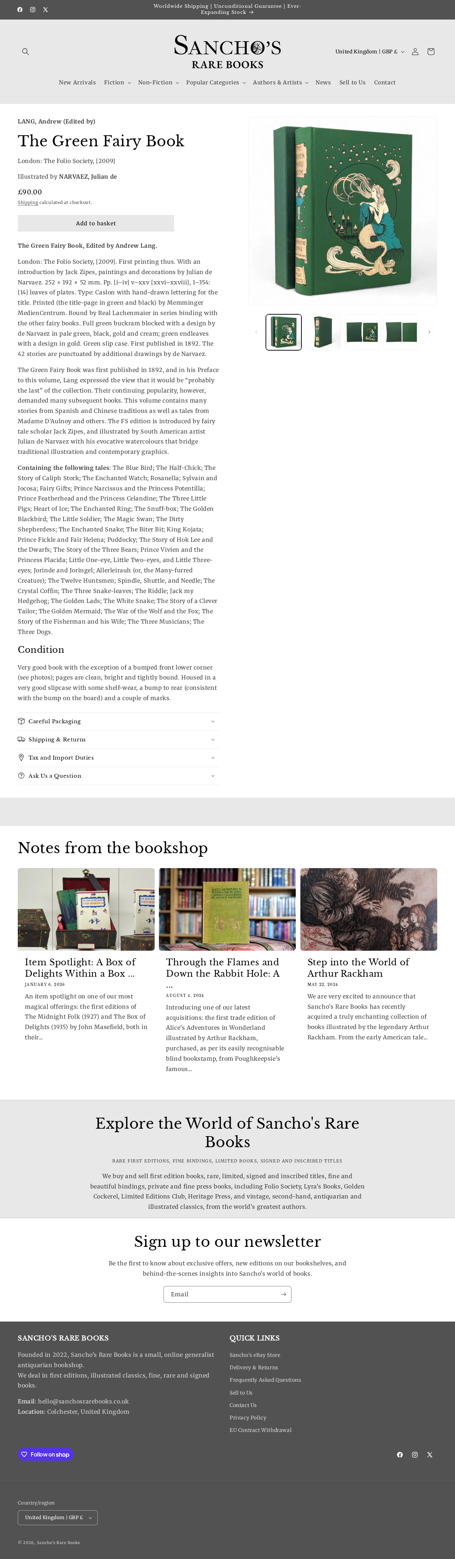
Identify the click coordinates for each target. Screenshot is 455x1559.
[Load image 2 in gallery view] (323, 332)
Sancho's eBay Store (255, 1355)
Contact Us (243, 1405)
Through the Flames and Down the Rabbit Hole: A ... (223, 973)
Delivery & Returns (254, 1367)
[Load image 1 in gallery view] (283, 332)
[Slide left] (256, 332)
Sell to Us (241, 1393)
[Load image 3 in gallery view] (362, 332)
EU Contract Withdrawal (260, 1430)
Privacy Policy (248, 1417)
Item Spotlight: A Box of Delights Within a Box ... (80, 967)
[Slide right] (429, 332)
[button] (25, 51)
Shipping (28, 202)
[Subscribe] (283, 1294)
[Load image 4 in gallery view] (401, 332)
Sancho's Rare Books (58, 1542)
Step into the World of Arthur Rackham (358, 967)
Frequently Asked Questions (265, 1380)
